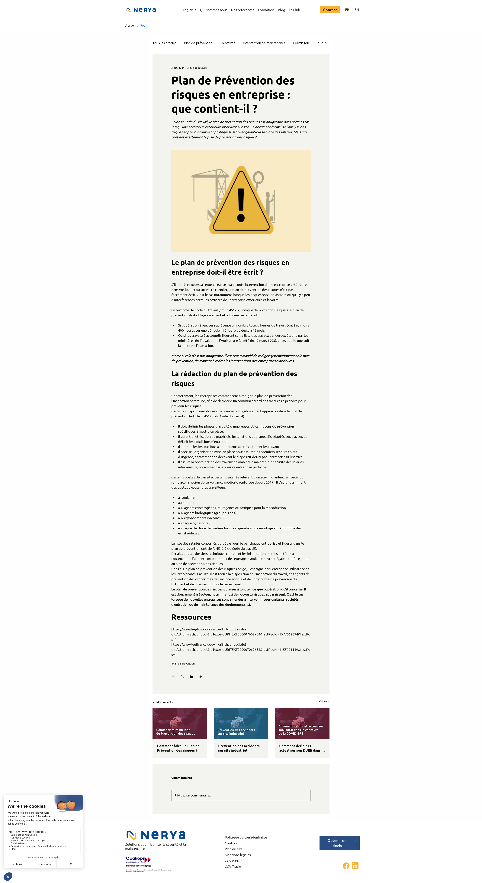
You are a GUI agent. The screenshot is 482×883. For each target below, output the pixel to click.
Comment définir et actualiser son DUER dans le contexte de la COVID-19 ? (302, 748)
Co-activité (227, 43)
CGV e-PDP (233, 860)
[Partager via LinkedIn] (191, 676)
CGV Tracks (233, 866)
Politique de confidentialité (246, 837)
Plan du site (234, 849)
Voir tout (324, 701)
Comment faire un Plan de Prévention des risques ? (178, 747)
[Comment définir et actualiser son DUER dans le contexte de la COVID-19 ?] (302, 723)
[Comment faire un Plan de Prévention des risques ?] (180, 723)
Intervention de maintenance (264, 43)
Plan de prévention (198, 43)
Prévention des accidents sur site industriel (239, 747)
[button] (189, 9)
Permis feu (301, 43)
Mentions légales (238, 855)
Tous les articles (164, 43)
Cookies (231, 843)
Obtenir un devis (337, 843)
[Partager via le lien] (201, 676)
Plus (320, 43)
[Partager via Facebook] (173, 676)
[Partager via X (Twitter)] (182, 676)
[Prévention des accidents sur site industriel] (241, 723)
